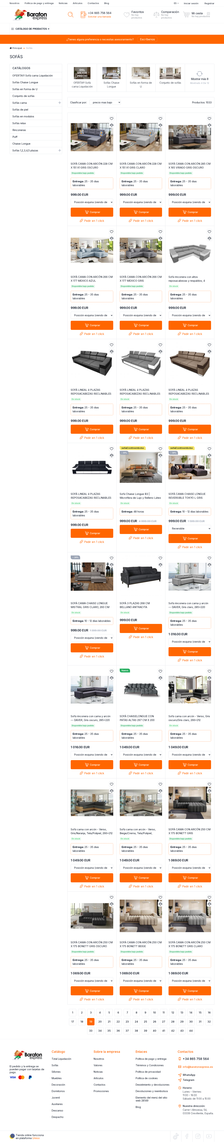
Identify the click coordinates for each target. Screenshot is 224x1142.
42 (172, 1030)
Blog (106, 3)
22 (118, 1021)
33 (90, 1030)
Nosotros (14, 3)
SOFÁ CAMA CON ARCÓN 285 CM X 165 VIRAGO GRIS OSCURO (190, 165)
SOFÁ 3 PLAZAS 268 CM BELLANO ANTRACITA (135, 605)
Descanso (57, 1110)
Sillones (56, 1071)
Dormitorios (58, 1091)
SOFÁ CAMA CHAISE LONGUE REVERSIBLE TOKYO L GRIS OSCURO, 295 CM (187, 497)
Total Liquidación (61, 1058)
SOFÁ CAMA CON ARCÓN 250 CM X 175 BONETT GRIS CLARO (190, 944)
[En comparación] (111, 125)
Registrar (209, 3)
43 (182, 1030)
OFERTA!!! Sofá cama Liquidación (32, 75)
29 (182, 1021)
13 (182, 1012)
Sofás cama (19, 102)
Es (175, 3)
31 (200, 1021)
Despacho (58, 1116)
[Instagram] (197, 1136)
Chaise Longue (21, 143)
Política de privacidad (148, 1071)
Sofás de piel (20, 109)
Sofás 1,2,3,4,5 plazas (25, 150)
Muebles (57, 1078)
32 (209, 1021)
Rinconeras (19, 130)
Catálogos (21, 68)
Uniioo (36, 1138)
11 (164, 1012)
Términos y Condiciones (150, 1065)
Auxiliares (57, 1104)
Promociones (101, 1091)
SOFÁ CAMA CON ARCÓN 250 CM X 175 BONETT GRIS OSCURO (92, 944)
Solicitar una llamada (99, 16)
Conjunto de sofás (23, 96)
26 (154, 1021)
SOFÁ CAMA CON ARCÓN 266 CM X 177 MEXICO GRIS (141, 278)
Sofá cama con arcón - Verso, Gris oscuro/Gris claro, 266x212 (189, 718)
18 (81, 1021)
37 (127, 1030)
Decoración (58, 1084)
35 (109, 1030)
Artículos (77, 3)
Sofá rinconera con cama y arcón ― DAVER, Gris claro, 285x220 (188, 605)
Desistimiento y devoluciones (152, 1084)
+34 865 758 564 (99, 13)
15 (200, 1012)
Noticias (63, 3)
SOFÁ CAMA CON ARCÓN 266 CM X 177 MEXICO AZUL (92, 278)
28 (172, 1021)
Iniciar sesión (191, 3)
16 (209, 1012)
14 (191, 1012)
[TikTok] (175, 1136)
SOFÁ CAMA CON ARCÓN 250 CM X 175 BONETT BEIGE (141, 944)
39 (145, 1030)
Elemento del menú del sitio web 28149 (151, 1099)
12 (173, 1012)
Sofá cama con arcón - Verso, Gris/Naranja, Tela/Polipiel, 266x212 (92, 831)
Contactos (93, 3)
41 (163, 1030)
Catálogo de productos (31, 29)
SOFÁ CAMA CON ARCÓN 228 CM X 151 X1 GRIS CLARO (141, 165)
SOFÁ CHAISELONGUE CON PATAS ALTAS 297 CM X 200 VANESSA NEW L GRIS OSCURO (139, 720)
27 (163, 1021)
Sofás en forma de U (24, 89)
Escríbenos (147, 39)
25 (145, 1021)
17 (72, 1021)
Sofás (55, 1065)
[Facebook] (186, 1136)
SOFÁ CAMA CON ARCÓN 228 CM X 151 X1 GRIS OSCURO (92, 165)
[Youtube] (209, 1136)
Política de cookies (147, 1078)
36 (118, 1030)
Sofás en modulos (23, 116)
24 (136, 1021)
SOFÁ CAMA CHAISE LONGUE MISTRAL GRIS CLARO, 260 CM (90, 605)
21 (109, 1021)
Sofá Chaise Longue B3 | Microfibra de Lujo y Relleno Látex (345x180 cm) (140, 497)
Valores (98, 1065)
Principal (17, 48)
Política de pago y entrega (39, 3)
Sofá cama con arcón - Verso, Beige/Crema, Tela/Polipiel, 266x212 (138, 833)
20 (100, 1021)
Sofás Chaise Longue (25, 82)
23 (127, 1021)
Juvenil (56, 1097)
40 (154, 1030)
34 (100, 1030)
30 (191, 1021)
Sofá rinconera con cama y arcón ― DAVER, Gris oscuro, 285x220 (90, 718)
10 (154, 1012)
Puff (15, 136)
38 (136, 1030)
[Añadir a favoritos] (111, 118)
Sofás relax (19, 123)
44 (191, 1030)
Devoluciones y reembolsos (152, 1091)
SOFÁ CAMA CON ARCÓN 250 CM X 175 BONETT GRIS (190, 831)
